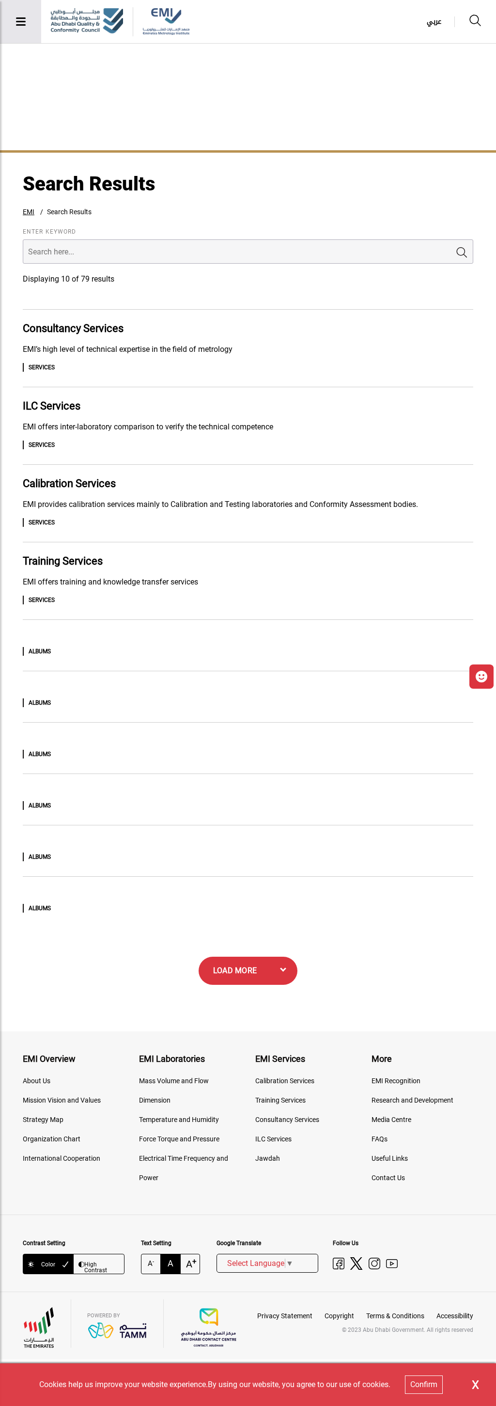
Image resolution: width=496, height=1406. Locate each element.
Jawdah (267, 1158)
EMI (28, 212)
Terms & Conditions (395, 1316)
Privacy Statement (284, 1316)
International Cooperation (61, 1158)
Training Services (280, 1100)
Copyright (339, 1316)
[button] (481, 676)
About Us (36, 1081)
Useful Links (390, 1158)
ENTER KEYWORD (49, 232)
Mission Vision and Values (62, 1100)
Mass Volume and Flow (174, 1081)
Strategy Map (43, 1119)
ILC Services (273, 1139)
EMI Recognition (396, 1081)
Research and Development (412, 1100)
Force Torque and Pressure (179, 1139)
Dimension (154, 1100)
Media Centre (391, 1119)
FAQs (380, 1139)
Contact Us (388, 1178)
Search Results (69, 212)
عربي (434, 21)
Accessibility (454, 1316)
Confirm (423, 1384)
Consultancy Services (287, 1119)
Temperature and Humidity (179, 1119)
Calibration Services (284, 1081)
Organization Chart (51, 1139)
